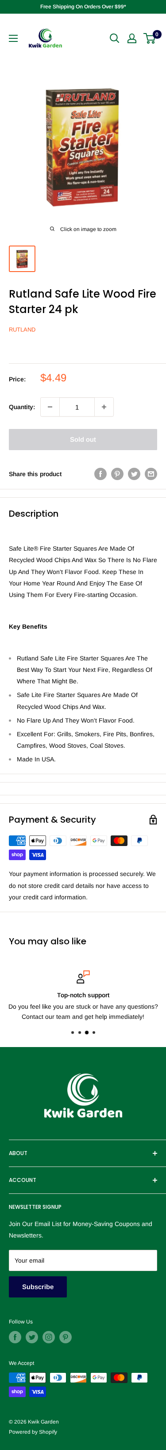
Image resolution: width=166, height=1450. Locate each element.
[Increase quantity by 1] (104, 407)
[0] (149, 38)
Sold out (83, 439)
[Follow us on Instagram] (48, 1337)
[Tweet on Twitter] (134, 474)
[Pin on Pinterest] (117, 474)
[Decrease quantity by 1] (50, 407)
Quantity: (22, 406)
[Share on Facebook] (100, 474)
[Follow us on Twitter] (32, 1337)
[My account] (131, 38)
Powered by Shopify (33, 1432)
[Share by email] (151, 474)
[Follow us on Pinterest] (65, 1337)
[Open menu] (13, 38)
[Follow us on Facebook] (15, 1337)
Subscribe (38, 1286)
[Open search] (115, 38)
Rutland (22, 329)
